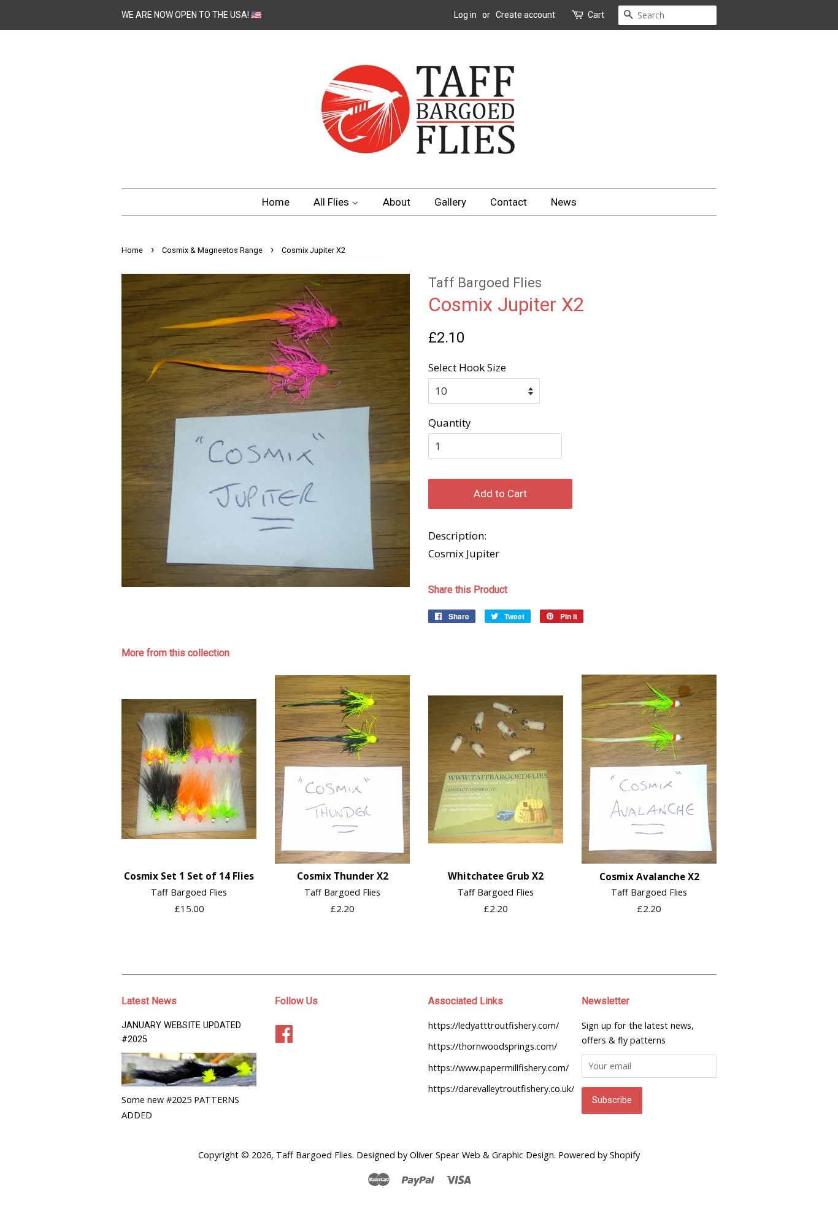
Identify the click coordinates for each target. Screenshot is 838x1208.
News (564, 202)
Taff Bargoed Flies (314, 1155)
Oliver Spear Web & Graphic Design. (483, 1155)
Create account (525, 15)
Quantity (449, 423)
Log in (465, 15)
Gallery (450, 202)
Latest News (149, 1001)
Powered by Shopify (599, 1155)
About (396, 202)
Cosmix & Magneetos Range (212, 250)
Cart (596, 15)
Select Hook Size (467, 367)
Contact (508, 202)
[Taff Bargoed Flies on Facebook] (284, 1034)
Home (276, 202)
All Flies (332, 202)
